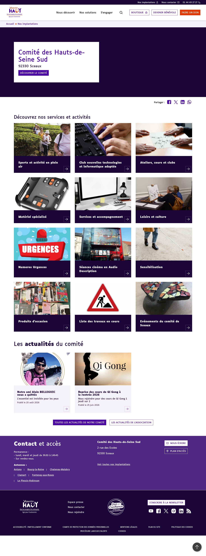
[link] (116, 507)
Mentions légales (128, 527)
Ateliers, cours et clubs (157, 162)
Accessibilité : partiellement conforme (32, 527)
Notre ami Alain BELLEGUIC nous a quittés (36, 393)
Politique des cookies (182, 527)
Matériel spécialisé (32, 216)
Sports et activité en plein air (38, 164)
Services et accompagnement (101, 216)
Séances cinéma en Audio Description (98, 269)
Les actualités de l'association (131, 422)
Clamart (22, 475)
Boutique (137, 12)
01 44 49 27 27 (190, 2)
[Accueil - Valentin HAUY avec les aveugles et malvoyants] (14, 12)
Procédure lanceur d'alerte (93, 531)
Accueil (10, 24)
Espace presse (75, 502)
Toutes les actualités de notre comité (79, 422)
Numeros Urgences (32, 267)
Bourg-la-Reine (35, 469)
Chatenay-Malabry (60, 469)
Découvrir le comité (33, 72)
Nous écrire (178, 443)
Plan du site (154, 527)
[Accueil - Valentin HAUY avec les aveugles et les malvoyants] (29, 507)
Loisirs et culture (153, 216)
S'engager (107, 12)
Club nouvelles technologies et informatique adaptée (100, 164)
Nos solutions (87, 12)
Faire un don (190, 12)
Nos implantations (146, 2)
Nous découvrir (65, 12)
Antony (18, 469)
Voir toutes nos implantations (113, 464)
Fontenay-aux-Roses (43, 475)
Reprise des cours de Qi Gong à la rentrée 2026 (99, 393)
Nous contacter (169, 2)
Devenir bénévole (164, 12)
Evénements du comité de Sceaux (159, 323)
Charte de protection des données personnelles (86, 527)
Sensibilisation (151, 267)
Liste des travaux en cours (99, 321)
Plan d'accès (178, 451)
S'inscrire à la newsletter (166, 502)
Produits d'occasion (33, 321)
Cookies (122, 531)
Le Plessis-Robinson (28, 480)
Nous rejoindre (76, 512)
